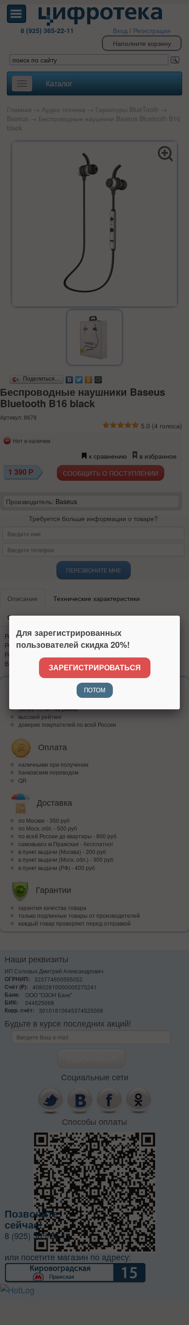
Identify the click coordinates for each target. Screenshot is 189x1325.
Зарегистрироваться (95, 667)
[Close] (180, 615)
